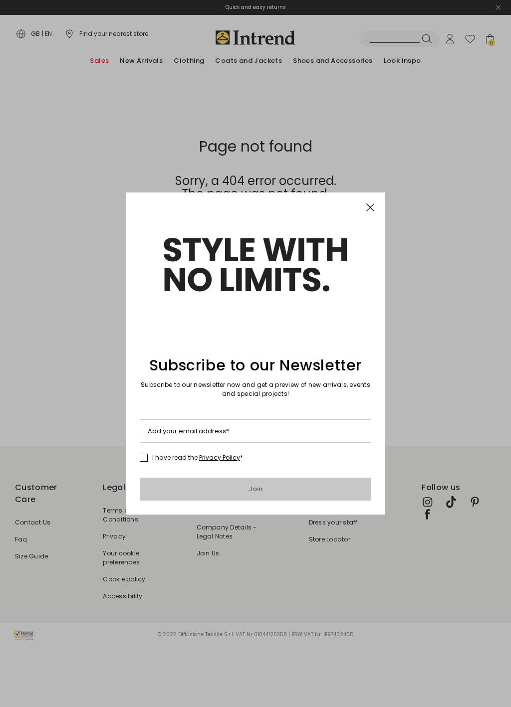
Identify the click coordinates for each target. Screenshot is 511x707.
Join (256, 489)
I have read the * (197, 458)
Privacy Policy (219, 457)
